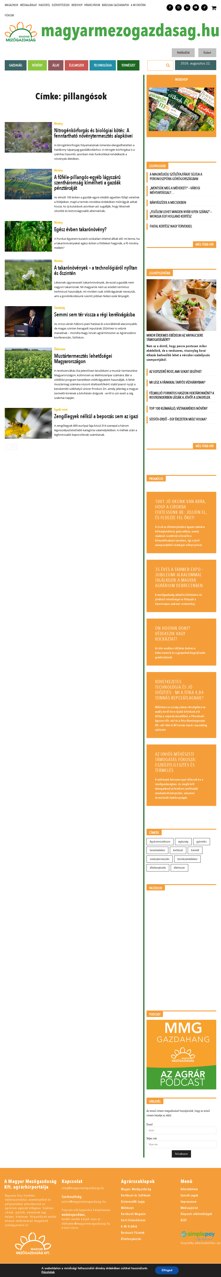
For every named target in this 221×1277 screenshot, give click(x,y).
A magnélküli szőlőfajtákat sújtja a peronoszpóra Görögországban (176, 176)
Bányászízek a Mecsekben (168, 202)
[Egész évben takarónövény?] (28, 236)
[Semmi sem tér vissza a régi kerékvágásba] (28, 321)
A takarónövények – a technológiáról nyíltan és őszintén (95, 270)
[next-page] (14, 447)
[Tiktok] (204, 7)
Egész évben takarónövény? (80, 229)
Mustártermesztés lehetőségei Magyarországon (83, 358)
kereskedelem (157, 850)
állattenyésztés (158, 868)
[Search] (168, 65)
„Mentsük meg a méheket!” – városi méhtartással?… (175, 190)
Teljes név (152, 1138)
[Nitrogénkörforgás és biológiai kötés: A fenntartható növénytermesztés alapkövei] (28, 137)
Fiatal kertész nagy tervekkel (171, 226)
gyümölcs (201, 842)
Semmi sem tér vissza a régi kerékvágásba (94, 314)
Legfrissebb (157, 166)
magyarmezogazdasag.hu (130, 30)
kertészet (178, 850)
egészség (183, 842)
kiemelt (195, 850)
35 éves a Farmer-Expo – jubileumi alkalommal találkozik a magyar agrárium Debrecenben (179, 577)
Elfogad (167, 1270)
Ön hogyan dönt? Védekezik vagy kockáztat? (173, 633)
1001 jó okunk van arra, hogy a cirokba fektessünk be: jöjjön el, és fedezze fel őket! (181, 509)
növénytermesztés (159, 859)
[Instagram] (178, 7)
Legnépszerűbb (159, 273)
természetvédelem (187, 859)
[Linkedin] (187, 7)
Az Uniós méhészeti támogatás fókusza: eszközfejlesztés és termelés (175, 762)
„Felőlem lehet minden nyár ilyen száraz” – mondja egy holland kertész (181, 214)
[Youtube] (196, 7)
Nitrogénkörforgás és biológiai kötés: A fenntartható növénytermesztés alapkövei (93, 133)
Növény (58, 124)
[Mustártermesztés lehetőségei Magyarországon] (28, 363)
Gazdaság (59, 308)
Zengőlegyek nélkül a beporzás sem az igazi (96, 416)
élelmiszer (179, 868)
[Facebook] (170, 7)
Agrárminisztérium (160, 842)
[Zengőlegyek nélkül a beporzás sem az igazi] (28, 423)
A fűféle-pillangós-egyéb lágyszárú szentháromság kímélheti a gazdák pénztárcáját (87, 183)
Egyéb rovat (61, 410)
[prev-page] (7, 447)
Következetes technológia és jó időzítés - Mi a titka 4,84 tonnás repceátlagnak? (179, 690)
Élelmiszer (59, 349)
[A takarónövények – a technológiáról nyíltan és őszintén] (28, 274)
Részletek (48, 1272)
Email (150, 1124)
